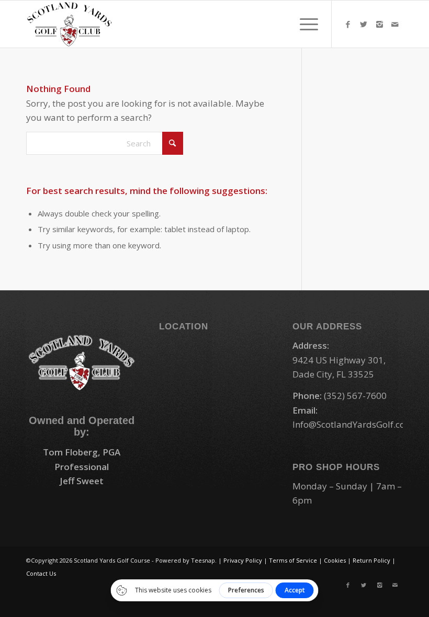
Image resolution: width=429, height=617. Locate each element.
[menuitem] (303, 24)
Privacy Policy (242, 560)
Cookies (335, 560)
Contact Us (41, 573)
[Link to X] (363, 24)
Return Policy (371, 560)
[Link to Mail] (395, 24)
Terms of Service (293, 560)
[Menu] (303, 24)
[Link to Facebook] (348, 24)
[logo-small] (69, 24)
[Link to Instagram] (379, 24)
